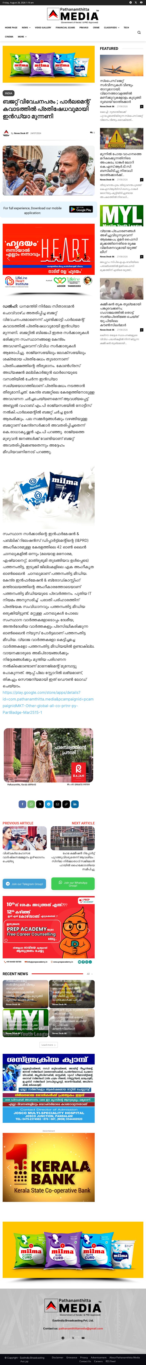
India (8, 93)
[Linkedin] (75, 804)
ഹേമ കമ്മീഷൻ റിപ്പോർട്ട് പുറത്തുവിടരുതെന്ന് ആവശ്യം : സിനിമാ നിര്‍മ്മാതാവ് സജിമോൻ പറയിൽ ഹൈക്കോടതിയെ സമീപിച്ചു (73, 861)
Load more (47, 1044)
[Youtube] (141, 3)
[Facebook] (22, 804)
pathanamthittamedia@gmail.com (81, 1328)
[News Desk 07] (7, 133)
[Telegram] (131, 3)
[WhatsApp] (31, 804)
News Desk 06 (13, 1004)
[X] (136, 3)
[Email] (57, 804)
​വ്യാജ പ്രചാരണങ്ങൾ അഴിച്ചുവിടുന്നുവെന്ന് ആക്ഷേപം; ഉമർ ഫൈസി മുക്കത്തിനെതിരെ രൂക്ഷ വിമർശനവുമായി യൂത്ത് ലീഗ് (25, 1021)
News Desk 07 (21, 133)
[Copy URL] (66, 804)
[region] (49, 66)
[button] (138, 32)
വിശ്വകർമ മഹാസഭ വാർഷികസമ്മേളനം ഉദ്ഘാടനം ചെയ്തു (23, 857)
